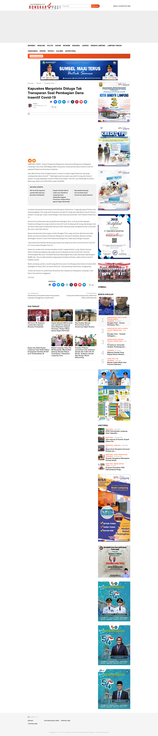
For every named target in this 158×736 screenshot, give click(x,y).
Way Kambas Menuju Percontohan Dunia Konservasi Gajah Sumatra (83, 193)
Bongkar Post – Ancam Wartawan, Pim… (116, 324)
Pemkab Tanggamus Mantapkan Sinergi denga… (117, 459)
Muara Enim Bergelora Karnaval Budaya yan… (118, 450)
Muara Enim (117, 445)
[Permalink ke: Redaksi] (30, 105)
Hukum (125, 317)
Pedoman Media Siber (51, 721)
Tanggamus (109, 456)
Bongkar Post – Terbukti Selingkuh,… (116, 335)
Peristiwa (115, 358)
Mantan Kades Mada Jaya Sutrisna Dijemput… (116, 363)
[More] (34, 161)
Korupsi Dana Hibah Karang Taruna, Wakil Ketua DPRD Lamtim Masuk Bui (82, 295)
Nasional (110, 341)
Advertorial (109, 429)
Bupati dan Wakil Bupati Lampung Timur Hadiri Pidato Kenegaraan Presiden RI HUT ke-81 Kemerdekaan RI (38, 351)
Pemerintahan (117, 330)
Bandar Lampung (112, 317)
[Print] (30, 161)
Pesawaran (110, 321)
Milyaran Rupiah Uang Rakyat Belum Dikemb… (116, 353)
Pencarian (95, 6)
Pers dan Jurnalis (112, 319)
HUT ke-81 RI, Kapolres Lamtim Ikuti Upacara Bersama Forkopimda (37, 193)
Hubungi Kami (65, 721)
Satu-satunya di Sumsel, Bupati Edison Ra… (117, 440)
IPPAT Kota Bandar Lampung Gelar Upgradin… (116, 432)
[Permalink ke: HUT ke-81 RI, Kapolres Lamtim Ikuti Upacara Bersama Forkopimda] (38, 315)
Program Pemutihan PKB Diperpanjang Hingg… (115, 468)
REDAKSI (30, 721)
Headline (120, 339)
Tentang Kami (32, 724)
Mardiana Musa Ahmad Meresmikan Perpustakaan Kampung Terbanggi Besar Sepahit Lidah (43, 295)
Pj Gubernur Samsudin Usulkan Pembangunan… (116, 346)
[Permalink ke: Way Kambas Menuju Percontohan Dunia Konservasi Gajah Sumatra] (86, 315)
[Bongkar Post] (45, 6)
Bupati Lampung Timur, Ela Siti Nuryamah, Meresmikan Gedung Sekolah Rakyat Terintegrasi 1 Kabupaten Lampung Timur (61, 352)
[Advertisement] (79, 27)
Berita (120, 317)
